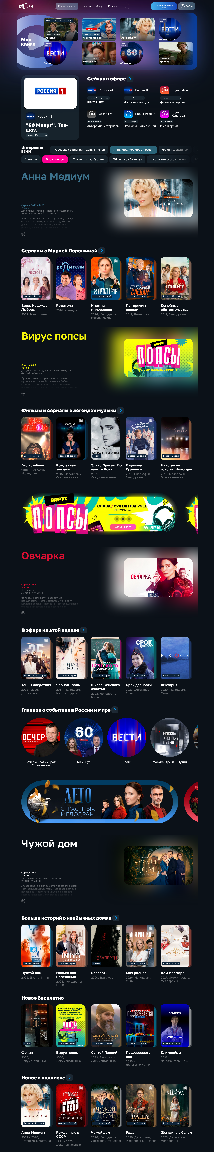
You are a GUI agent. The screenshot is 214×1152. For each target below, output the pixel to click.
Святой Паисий (104, 1052)
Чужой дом (100, 1132)
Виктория (169, 685)
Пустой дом (31, 973)
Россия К (141, 90)
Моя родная (136, 973)
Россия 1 (44, 116)
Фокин (27, 1052)
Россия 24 (106, 90)
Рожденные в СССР (67, 1134)
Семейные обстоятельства (174, 307)
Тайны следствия (36, 685)
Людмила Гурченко (134, 467)
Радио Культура (178, 113)
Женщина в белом (176, 1132)
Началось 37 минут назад (37, 135)
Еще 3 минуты (167, 121)
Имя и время (169, 126)
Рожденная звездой (66, 467)
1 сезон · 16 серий (102, 296)
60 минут (83, 762)
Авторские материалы (103, 126)
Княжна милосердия (101, 307)
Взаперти (99, 973)
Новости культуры (137, 102)
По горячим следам (136, 307)
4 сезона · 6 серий (67, 1123)
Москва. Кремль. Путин (170, 762)
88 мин (27, 1043)
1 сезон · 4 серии (101, 675)
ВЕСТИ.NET (95, 102)
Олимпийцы (171, 1052)
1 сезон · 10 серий (172, 1043)
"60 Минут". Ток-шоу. (47, 127)
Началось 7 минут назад (134, 98)
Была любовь (32, 465)
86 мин (96, 963)
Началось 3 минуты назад (98, 98)
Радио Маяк (180, 90)
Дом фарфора (172, 973)
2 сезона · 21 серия (102, 1043)
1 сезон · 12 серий (171, 296)
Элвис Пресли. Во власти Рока (106, 467)
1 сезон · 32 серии (137, 296)
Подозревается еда (139, 1054)
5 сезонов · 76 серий (34, 1123)
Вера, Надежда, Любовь (35, 307)
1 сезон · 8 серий (171, 456)
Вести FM (105, 113)
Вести (127, 762)
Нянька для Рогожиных (66, 975)
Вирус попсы (67, 1052)
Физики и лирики (172, 102)
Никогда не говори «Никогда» (176, 467)
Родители (64, 305)
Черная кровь (68, 685)
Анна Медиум (33, 1132)
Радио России (145, 113)
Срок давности (139, 685)
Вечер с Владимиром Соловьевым (41, 763)
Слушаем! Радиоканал (140, 126)
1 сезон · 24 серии (32, 296)
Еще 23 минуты (94, 121)
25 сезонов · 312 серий (35, 675)
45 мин (96, 456)
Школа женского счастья (105, 687)
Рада (130, 1132)
